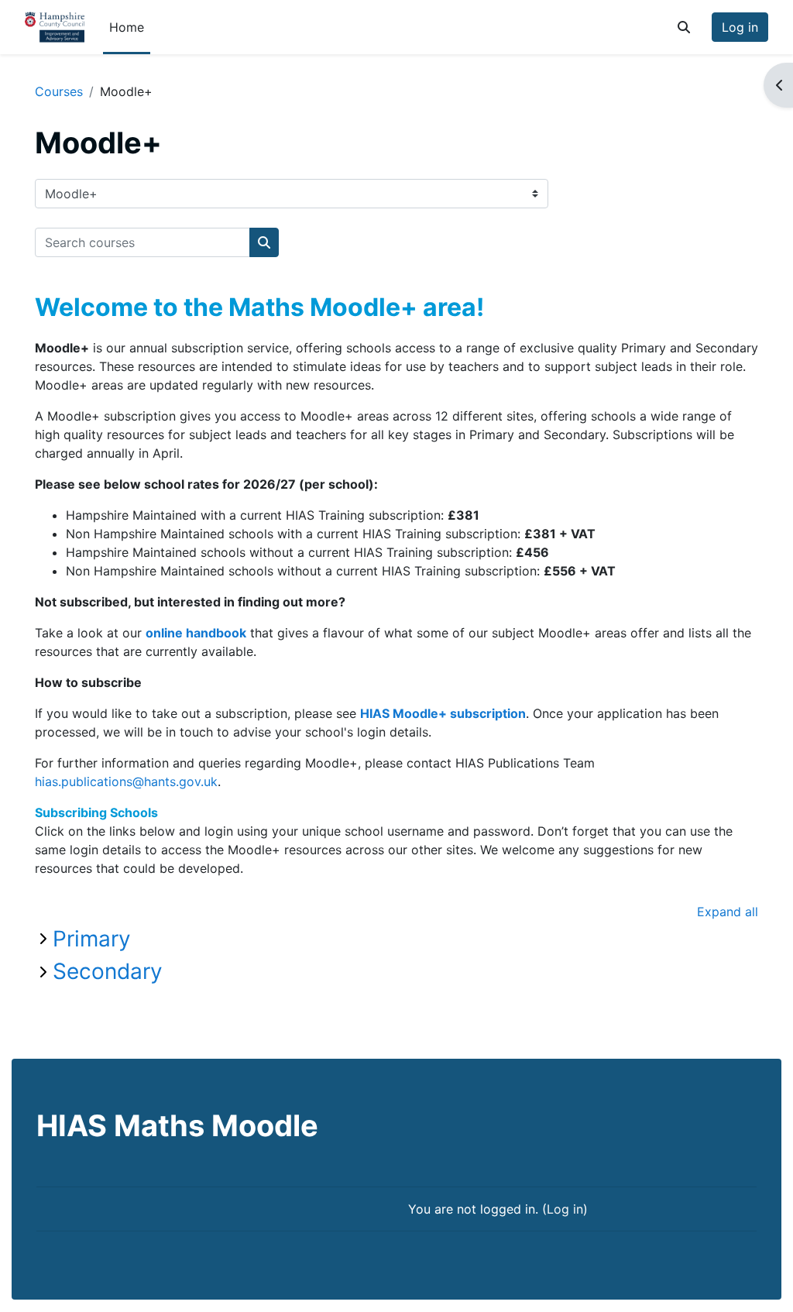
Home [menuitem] (126, 27)
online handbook (196, 633)
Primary (92, 939)
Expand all (727, 911)
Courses (59, 91)
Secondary (108, 971)
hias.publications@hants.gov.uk (126, 781)
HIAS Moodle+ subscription (443, 713)
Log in (740, 27)
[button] (684, 27)
